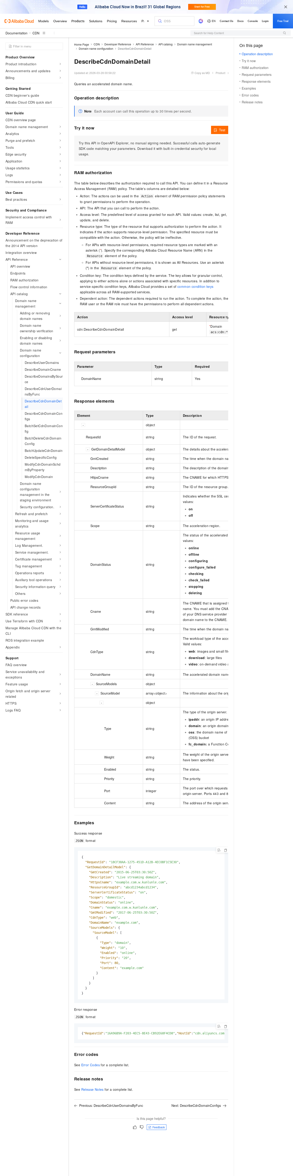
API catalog (165, 44)
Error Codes (90, 1065)
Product (220, 73)
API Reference (145, 44)
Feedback (158, 1127)
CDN (36, 33)
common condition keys (195, 286)
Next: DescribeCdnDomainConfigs (196, 1105)
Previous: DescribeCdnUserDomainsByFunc (111, 1105)
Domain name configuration (96, 48)
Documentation (16, 33)
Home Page (81, 44)
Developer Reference (117, 44)
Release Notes (92, 1089)
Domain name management (194, 44)
